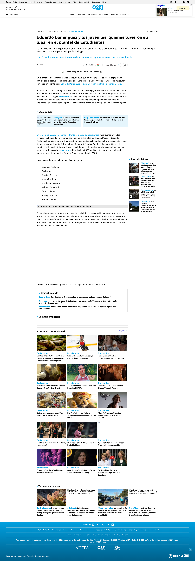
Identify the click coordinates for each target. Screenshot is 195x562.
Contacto (125, 535)
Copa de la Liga (73, 284)
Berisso (82, 530)
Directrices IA (110, 535)
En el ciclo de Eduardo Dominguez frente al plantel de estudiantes (68, 135)
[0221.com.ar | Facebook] (175, 2)
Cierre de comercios (35, 2)
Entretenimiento (154, 530)
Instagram (93, 524)
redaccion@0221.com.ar (169, 540)
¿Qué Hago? (124, 14)
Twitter (103, 524)
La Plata (72, 14)
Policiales (81, 14)
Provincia (66, 530)
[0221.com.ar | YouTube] (183, 2)
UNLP (74, 2)
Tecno (143, 530)
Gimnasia (105, 2)
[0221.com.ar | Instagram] (171, 2)
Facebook (98, 524)
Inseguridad (23, 2)
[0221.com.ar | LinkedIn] (187, 2)
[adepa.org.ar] (82, 548)
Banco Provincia (84, 2)
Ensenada (90, 530)
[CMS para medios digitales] (179, 556)
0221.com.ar (40, 31)
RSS (118, 535)
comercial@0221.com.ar (97, 542)
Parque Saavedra (50, 2)
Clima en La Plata (64, 2)
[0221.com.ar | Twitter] (179, 2)
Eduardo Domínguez (55, 284)
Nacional (74, 530)
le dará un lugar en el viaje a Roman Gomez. (91, 84)
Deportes (63, 31)
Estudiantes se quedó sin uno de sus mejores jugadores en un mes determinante (87, 57)
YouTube (107, 524)
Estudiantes (96, 2)
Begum (137, 530)
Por (40, 65)
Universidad (92, 14)
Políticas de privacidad (94, 535)
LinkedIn (112, 524)
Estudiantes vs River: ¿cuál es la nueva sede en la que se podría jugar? (75, 297)
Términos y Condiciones (75, 535)
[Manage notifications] (190, 549)
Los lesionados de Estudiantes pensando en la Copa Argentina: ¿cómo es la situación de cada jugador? (78, 302)
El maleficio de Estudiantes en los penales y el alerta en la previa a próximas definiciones (77, 308)
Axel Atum (66, 150)
